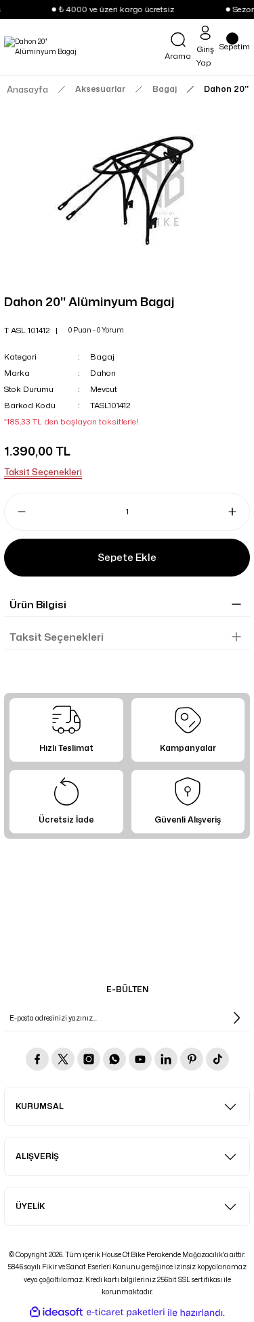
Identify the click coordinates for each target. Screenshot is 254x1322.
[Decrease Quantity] (16, 512)
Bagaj (102, 356)
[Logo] (42, 46)
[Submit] (236, 1017)
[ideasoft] (56, 1312)
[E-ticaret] (125, 1312)
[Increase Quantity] (238, 512)
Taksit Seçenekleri (56, 637)
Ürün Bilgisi (37, 604)
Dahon (103, 372)
